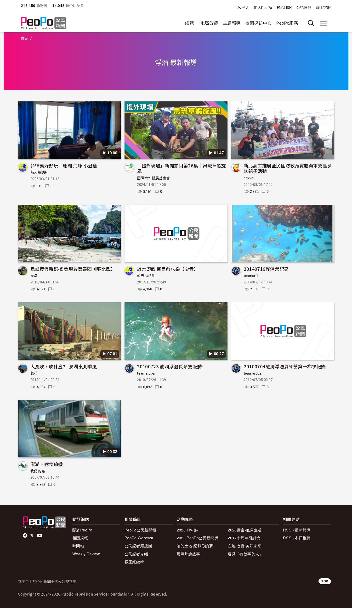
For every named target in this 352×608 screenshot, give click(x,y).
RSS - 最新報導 (297, 530)
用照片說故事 (188, 554)
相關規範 (80, 538)
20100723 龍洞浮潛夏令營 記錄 (170, 366)
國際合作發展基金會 (153, 178)
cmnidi (249, 178)
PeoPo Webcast (139, 538)
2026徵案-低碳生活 (244, 530)
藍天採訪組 (39, 172)
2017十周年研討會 (244, 538)
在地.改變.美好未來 (244, 545)
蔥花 (34, 373)
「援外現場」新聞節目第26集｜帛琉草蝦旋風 (181, 168)
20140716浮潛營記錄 (266, 268)
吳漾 (34, 276)
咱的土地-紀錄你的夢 (195, 545)
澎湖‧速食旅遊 (46, 464)
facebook (25, 535)
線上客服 (323, 8)
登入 (245, 7)
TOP (324, 581)
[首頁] (43, 23)
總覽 (189, 23)
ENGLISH (284, 8)
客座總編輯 (134, 561)
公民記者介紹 (136, 554)
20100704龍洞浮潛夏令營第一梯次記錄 (285, 366)
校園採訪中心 (258, 23)
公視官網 (303, 8)
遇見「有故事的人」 (245, 554)
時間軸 (78, 545)
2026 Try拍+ (188, 530)
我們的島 (37, 471)
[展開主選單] (323, 23)
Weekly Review (86, 554)
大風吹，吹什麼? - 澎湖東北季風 (63, 366)
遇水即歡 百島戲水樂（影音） (167, 268)
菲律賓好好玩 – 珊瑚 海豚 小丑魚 (63, 165)
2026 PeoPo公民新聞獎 (197, 538)
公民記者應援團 (138, 545)
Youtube (40, 535)
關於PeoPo (82, 530)
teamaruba (252, 276)
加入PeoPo (263, 8)
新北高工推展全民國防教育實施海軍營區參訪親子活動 (288, 168)
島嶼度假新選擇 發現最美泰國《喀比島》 (72, 268)
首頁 (24, 39)
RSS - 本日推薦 (297, 538)
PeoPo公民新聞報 (140, 530)
